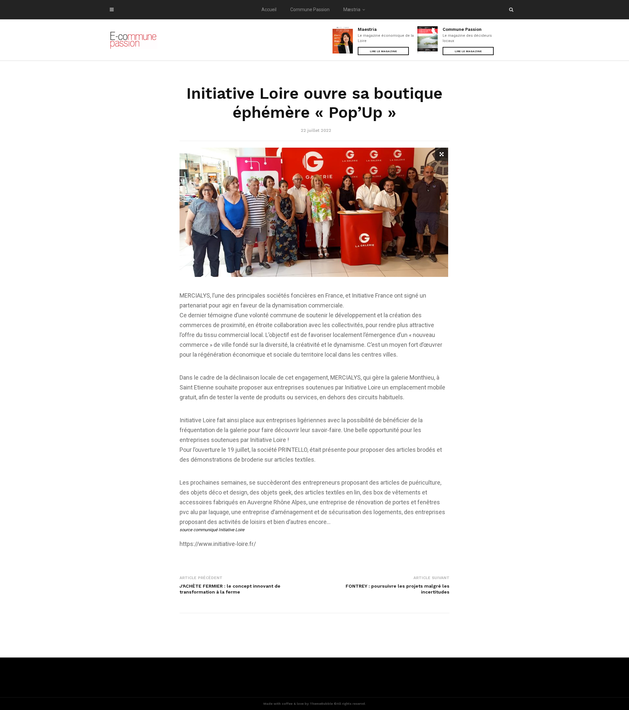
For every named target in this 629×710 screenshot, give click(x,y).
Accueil (268, 9)
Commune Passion (310, 9)
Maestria (367, 29)
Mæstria (351, 9)
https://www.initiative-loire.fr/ (218, 543)
